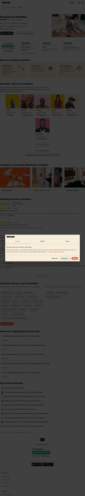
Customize (64, 258)
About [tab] (67, 241)
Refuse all (54, 258)
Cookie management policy (55, 251)
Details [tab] (43, 241)
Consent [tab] (17, 241)
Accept (75, 258)
